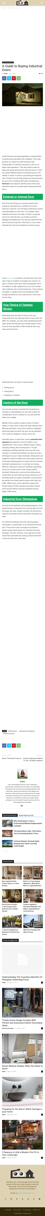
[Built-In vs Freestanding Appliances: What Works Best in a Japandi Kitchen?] (33, 872)
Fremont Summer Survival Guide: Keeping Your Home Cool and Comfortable (27, 843)
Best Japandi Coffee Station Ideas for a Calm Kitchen (10, 883)
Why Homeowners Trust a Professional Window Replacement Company (28, 823)
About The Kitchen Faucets (11, 758)
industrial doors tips (8, 733)
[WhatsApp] (19, 78)
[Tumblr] (28, 1199)
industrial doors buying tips (26, 731)
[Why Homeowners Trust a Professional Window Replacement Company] (7, 823)
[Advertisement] (22, 38)
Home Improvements (14, 8)
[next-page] (6, 851)
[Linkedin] (22, 805)
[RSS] (22, 1199)
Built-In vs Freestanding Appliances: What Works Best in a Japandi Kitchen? (32, 883)
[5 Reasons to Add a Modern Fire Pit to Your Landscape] (22, 1135)
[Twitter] (9, 78)
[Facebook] (4, 78)
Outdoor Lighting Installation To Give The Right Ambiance (33, 759)
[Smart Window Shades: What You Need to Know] (22, 1048)
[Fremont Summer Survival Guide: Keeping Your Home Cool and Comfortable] (7, 843)
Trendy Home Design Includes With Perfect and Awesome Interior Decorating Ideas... (22, 1023)
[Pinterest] (14, 78)
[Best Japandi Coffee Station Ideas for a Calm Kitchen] (12, 872)
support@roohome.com (26, 1193)
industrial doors (12, 731)
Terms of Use (17, 1210)
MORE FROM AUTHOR (26, 815)
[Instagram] (11, 1199)
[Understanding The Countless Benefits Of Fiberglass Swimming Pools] (22, 959)
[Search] (42, 3)
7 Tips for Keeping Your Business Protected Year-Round (11, 932)
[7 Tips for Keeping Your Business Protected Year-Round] (12, 921)
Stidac (6, 73)
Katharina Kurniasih (8, 1028)
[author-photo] (22, 778)
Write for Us (36, 1210)
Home (4, 8)
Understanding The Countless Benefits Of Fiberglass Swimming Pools (22, 978)
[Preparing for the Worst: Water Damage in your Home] (22, 1092)
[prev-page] (3, 851)
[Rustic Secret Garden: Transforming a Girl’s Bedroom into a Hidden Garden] (12, 896)
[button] (3, 3)
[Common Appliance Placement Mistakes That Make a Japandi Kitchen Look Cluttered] (33, 896)
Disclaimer (8, 1210)
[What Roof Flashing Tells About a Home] (33, 921)
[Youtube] (39, 1199)
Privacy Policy (27, 1210)
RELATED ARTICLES (9, 815)
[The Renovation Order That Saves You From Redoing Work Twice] (7, 833)
